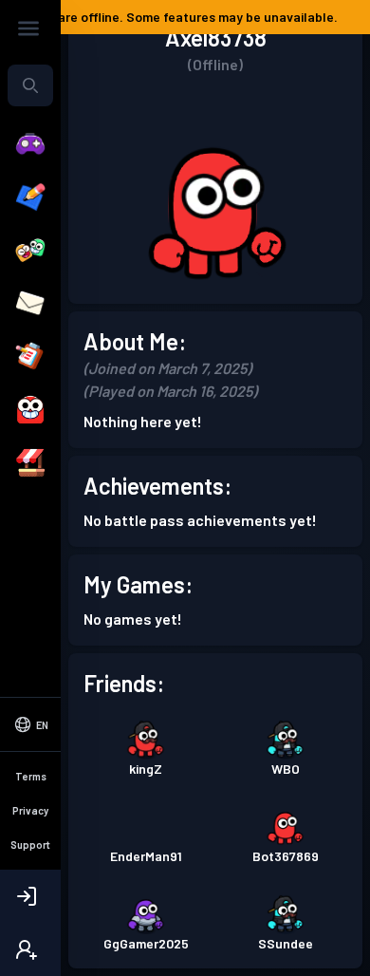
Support (30, 844)
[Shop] (30, 463)
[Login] (30, 896)
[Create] (30, 197)
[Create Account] (30, 949)
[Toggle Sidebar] (28, 28)
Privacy (30, 810)
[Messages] (30, 304)
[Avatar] (30, 410)
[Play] (30, 144)
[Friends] (30, 250)
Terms (30, 776)
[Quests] (30, 357)
